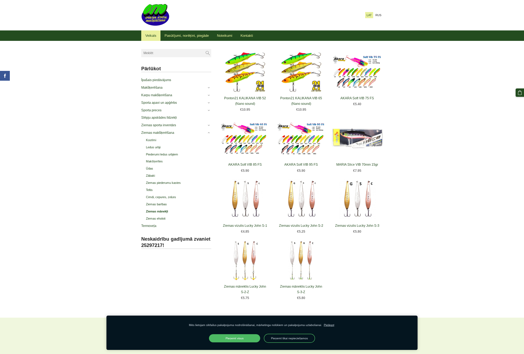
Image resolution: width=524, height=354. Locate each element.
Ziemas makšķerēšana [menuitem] (157, 132)
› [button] (209, 87)
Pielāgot (329, 325)
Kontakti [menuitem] (247, 36)
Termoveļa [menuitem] (148, 226)
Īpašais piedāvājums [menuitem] (156, 80)
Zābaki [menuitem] (150, 175)
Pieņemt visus (235, 338)
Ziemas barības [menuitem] (156, 204)
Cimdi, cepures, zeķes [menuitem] (161, 197)
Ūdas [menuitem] (149, 168)
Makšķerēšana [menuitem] (152, 87)
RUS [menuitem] (378, 15)
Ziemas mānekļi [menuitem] (157, 211)
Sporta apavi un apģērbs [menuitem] (159, 102)
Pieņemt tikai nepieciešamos (289, 338)
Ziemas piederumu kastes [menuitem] (163, 182)
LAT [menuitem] (369, 15)
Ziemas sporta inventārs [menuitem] (158, 125)
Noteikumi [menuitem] (224, 36)
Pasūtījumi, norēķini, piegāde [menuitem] (187, 36)
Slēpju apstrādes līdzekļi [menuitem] (159, 117)
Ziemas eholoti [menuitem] (155, 218)
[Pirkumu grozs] (520, 92)
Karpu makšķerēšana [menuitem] (156, 95)
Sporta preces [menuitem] (151, 110)
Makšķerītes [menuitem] (154, 161)
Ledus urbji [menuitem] (153, 147)
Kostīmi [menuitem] (151, 140)
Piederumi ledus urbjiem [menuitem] (162, 154)
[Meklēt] (207, 53)
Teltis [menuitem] (149, 190)
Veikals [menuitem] (150, 36)
